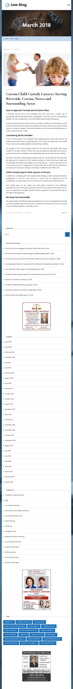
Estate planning (10, 635)
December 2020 (10, 409)
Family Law (9, 90)
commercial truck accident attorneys (17, 510)
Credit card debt (10, 630)
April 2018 (8, 466)
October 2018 (9, 435)
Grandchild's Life (37, 635)
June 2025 (8, 368)
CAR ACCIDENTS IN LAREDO (14, 295)
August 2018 (9, 445)
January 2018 (9, 482)
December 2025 (10, 357)
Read (63, 213)
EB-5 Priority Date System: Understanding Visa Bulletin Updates (25, 253)
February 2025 (9, 373)
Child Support (34, 626)
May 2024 (8, 383)
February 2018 (9, 477)
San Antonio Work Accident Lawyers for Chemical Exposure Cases (26, 274)
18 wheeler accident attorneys (14, 495)
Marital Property (34, 639)
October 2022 (9, 399)
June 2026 (8, 342)
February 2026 (9, 352)
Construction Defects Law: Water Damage (19, 290)
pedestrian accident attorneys (15, 536)
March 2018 (8, 471)
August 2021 (9, 404)
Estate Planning (10, 521)
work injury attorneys (12, 557)
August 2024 (9, 378)
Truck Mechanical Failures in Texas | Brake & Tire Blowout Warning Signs (28, 264)
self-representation (47, 643)
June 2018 (8, 456)
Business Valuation (23, 622)
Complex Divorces (49, 626)
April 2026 (8, 347)
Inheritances (51, 635)
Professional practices (52, 639)
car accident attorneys (12, 505)
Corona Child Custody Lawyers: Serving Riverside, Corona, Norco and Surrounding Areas (36, 99)
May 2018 (8, 461)
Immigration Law (10, 531)
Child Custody (39, 622)
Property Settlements (12, 547)
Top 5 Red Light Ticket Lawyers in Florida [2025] (20, 269)
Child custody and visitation (15, 626)
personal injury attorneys (13, 542)
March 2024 (9, 388)
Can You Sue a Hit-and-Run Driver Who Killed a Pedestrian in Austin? (27, 259)
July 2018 (8, 451)
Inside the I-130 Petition (13, 279)
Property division (11, 643)
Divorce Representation (29, 630)
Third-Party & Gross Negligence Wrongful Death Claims (23, 248)
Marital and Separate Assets (14, 639)
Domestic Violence (47, 630)
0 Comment (27, 213)
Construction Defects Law (13, 516)
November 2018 (10, 430)
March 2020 (9, 419)
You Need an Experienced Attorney (16, 285)
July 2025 (8, 362)
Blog (6, 500)
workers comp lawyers (12, 562)
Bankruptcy (9, 622)
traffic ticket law (10, 552)
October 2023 (9, 394)
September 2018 (10, 440)
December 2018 (10, 425)
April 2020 (8, 414)
